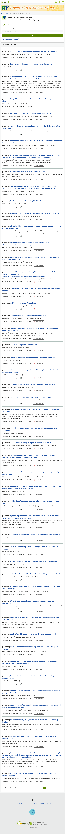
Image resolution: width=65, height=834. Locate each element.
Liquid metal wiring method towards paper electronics (30, 64)
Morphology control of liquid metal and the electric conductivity (34, 51)
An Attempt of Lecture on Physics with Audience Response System (35, 534)
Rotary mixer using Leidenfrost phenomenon (28, 316)
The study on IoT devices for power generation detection (31, 113)
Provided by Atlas (32, 827)
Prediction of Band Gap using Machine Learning (28, 201)
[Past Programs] (55, 2)
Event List (5, 13)
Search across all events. (11, 39)
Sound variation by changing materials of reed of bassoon (33, 357)
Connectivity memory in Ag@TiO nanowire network (30, 443)
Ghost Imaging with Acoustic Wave (24, 345)
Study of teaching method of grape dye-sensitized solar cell (33, 634)
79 (56, 788)
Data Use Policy (32, 803)
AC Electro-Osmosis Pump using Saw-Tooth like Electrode (32, 384)
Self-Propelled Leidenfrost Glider (23, 303)
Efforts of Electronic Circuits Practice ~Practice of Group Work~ (33, 561)
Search (6, 25)
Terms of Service (19, 803)
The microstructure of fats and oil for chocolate (27, 172)
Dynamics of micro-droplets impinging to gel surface (30, 397)
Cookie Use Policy (45, 803)
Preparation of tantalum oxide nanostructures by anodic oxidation (36, 213)
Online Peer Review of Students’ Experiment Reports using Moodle (35, 574)
